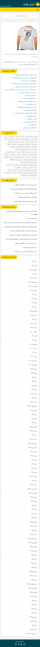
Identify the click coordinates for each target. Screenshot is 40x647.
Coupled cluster (10, 152)
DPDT (19, 155)
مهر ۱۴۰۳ (34, 306)
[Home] (19, 644)
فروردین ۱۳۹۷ (32, 493)
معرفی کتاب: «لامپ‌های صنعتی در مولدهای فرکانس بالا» (21, 239)
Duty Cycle (34, 157)
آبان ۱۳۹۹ (34, 385)
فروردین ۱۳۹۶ (32, 542)
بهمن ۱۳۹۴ (34, 596)
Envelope (19, 160)
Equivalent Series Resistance (28, 165)
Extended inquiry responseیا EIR (28, 170)
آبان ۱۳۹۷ (34, 468)
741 (32, 139)
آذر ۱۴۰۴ (34, 261)
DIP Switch (25, 155)
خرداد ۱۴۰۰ (34, 356)
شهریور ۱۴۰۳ (33, 311)
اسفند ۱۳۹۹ (33, 368)
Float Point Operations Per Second (27, 173)
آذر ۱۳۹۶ (34, 509)
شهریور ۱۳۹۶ (33, 521)
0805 (31, 136)
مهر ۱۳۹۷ (34, 472)
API (36, 142)
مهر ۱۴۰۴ (34, 265)
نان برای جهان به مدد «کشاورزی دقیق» (26, 184)
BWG (9, 144)
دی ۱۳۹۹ (34, 377)
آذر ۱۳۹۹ (34, 381)
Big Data (34, 144)
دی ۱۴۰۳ (34, 294)
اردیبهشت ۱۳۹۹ (32, 406)
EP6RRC (12, 160)
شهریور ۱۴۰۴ (33, 269)
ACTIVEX (11, 139)
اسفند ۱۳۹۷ (33, 451)
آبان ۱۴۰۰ (34, 335)
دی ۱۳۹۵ (34, 555)
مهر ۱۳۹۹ (34, 389)
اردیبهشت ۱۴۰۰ (32, 360)
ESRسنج (17, 168)
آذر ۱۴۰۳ (34, 298)
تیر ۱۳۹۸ (34, 435)
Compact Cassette (31, 152)
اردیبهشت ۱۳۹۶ (32, 538)
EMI (11, 157)
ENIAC (6, 157)
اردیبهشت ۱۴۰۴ (32, 282)
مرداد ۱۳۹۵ (33, 575)
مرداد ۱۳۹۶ (33, 526)
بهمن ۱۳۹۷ (34, 455)
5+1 (6, 136)
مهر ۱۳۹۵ (34, 567)
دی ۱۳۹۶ (34, 505)
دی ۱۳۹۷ (34, 459)
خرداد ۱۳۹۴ (33, 629)
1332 (21, 136)
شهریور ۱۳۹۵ (33, 571)
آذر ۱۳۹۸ (34, 418)
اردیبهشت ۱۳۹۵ (32, 583)
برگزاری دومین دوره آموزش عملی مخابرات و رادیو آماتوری (20, 226)
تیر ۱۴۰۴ (34, 273)
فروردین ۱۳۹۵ (32, 588)
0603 (35, 136)
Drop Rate (13, 155)
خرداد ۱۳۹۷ (33, 484)
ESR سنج (30, 168)
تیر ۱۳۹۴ (34, 625)
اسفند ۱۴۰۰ (34, 331)
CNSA (17, 149)
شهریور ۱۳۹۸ (33, 426)
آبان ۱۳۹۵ (34, 563)
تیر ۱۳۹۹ (34, 397)
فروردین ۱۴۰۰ (33, 364)
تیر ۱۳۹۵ (34, 579)
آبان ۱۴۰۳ (34, 302)
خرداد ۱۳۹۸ (33, 439)
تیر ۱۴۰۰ (34, 352)
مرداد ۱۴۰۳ (33, 315)
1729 (17, 136)
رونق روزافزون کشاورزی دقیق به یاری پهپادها (24, 188)
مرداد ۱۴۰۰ (34, 348)
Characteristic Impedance (23, 147)
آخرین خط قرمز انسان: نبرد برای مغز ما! (25, 192)
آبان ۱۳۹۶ (34, 513)
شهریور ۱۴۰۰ (33, 344)
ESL (8, 165)
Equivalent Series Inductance (28, 162)
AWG (27, 142)
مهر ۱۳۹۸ (34, 422)
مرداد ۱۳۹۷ (33, 476)
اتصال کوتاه (29, 4)
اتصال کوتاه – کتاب (32, 218)
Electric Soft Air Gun (19, 157)
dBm (35, 155)
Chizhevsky (33, 149)
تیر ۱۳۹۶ (34, 530)
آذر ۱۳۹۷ (34, 464)
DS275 (6, 155)
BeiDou (11, 142)
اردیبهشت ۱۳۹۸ (32, 443)
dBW (31, 155)
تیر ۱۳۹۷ (34, 480)
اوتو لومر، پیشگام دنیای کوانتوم (28, 197)
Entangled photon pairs (30, 160)
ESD (12, 165)
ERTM (17, 165)
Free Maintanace (32, 175)
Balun (23, 142)
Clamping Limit (24, 149)
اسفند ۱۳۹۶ (33, 497)
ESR (36, 168)
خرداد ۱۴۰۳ (33, 323)
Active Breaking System (22, 139)
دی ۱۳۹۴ (34, 600)
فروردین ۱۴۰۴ (33, 286)
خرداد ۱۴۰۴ (33, 277)
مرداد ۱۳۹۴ (33, 621)
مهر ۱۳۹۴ (34, 612)
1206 (26, 136)
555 (36, 139)
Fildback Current (12, 170)
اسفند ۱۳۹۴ (33, 592)
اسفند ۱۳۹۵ (33, 546)
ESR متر (24, 168)
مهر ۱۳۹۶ (34, 517)
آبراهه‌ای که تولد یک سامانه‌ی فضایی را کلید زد (23, 230)
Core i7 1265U (21, 152)
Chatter (12, 147)
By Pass (35, 147)
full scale (23, 175)
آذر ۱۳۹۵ (34, 559)
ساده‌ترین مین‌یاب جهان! (30, 247)
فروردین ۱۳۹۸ (32, 447)
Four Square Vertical (10, 173)
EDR (28, 157)
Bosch (14, 144)
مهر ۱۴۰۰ (34, 340)
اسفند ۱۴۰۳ (33, 290)
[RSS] (16, 644)
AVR (32, 142)
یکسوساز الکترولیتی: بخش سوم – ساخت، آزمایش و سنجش (20, 222)
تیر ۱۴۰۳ (34, 319)
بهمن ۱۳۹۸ (34, 410)
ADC (6, 139)
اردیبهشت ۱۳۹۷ (32, 488)
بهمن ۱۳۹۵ (33, 550)
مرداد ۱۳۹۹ (33, 393)
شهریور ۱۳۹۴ (33, 617)
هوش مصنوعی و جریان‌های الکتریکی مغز (25, 201)
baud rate (17, 142)
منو (38, 9)
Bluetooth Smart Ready (24, 144)
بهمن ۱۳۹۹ (34, 373)
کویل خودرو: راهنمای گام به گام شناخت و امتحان (23, 234)
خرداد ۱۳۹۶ (33, 534)
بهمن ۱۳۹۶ (34, 501)
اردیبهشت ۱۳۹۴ (32, 633)
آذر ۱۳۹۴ (34, 604)
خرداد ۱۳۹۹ (33, 402)
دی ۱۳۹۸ (34, 414)
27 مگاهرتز (11, 136)
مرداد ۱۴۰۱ (34, 327)
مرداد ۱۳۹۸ (33, 430)
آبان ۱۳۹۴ (34, 608)
